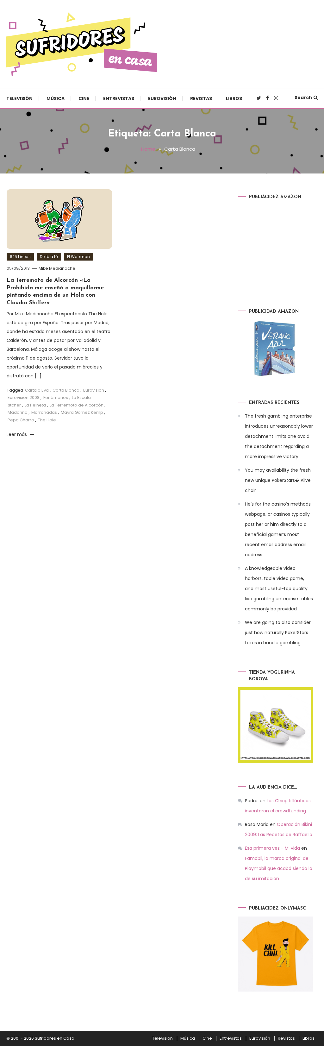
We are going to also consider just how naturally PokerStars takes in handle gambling (278, 632)
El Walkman (78, 256)
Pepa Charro (21, 420)
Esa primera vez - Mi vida (272, 848)
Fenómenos (55, 397)
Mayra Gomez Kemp (82, 412)
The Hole (47, 420)
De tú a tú (49, 256)
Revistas (201, 98)
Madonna (18, 412)
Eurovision (93, 390)
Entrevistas (118, 98)
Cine (83, 98)
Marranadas (44, 412)
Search (303, 97)
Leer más (17, 434)
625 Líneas (20, 256)
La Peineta (35, 405)
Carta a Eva (37, 390)
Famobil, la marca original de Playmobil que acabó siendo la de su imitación (278, 868)
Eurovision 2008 (24, 397)
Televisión (19, 98)
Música (56, 98)
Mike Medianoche (57, 268)
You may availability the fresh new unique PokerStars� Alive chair (278, 480)
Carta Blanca (66, 390)
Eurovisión (162, 98)
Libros (234, 98)
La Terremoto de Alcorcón (76, 405)
